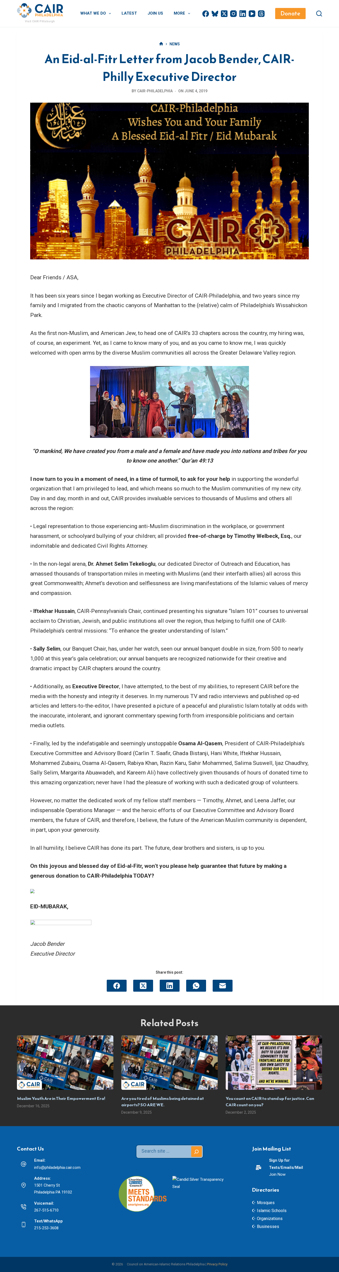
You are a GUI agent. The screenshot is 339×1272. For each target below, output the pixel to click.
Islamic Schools (272, 1210)
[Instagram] (233, 13)
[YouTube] (252, 13)
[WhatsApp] (196, 986)
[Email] (223, 986)
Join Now (277, 1174)
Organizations (270, 1218)
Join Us (155, 13)
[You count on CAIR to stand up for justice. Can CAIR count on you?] (274, 1062)
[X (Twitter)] (224, 13)
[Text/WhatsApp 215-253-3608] (23, 1224)
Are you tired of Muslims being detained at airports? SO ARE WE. (162, 1101)
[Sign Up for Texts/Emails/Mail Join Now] (258, 1167)
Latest (129, 13)
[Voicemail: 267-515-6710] (23, 1206)
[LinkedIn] (242, 13)
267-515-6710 (46, 1210)
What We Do (93, 13)
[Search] (319, 13)
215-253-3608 (46, 1228)
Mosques (266, 1202)
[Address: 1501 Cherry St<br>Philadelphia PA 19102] (23, 1185)
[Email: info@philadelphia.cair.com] (23, 1164)
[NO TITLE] (161, 44)
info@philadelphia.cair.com (57, 1167)
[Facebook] (205, 13)
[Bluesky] (215, 13)
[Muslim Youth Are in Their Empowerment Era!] (65, 1062)
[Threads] (261, 13)
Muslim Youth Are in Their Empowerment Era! (61, 1098)
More (179, 13)
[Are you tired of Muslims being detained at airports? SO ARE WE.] (169, 1062)
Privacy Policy (217, 1264)
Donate (290, 13)
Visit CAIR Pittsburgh (40, 21)
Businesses (268, 1226)
